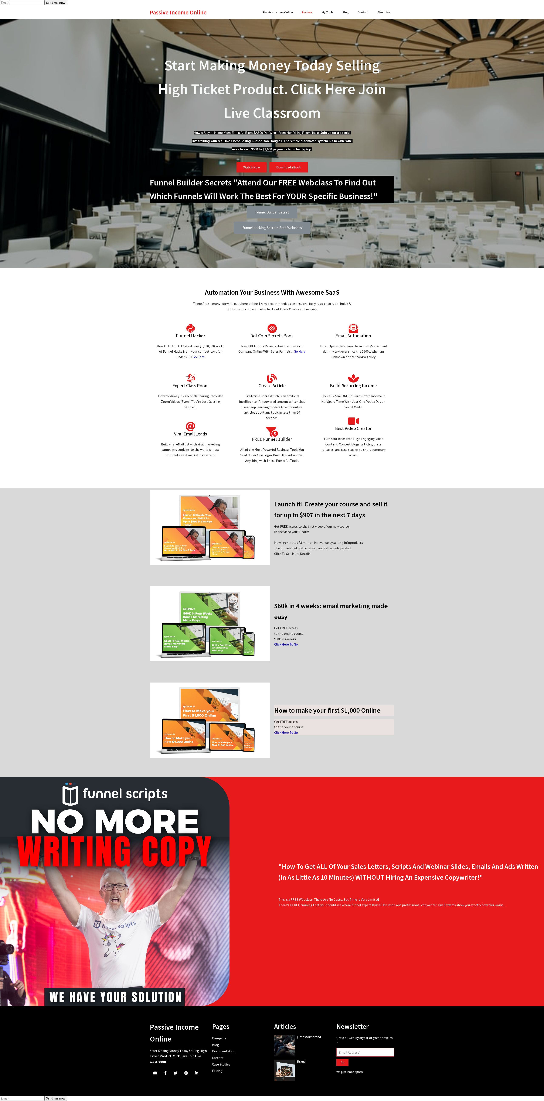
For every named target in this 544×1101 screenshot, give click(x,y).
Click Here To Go (286, 644)
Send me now (55, 2)
